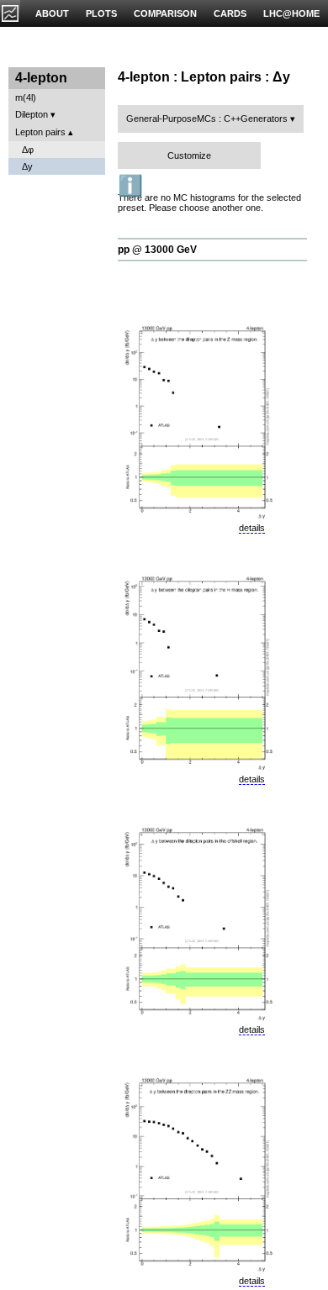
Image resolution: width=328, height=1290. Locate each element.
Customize (189, 155)
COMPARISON (165, 13)
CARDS (230, 13)
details (252, 528)
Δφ (28, 150)
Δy (27, 166)
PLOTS (101, 13)
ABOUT (52, 13)
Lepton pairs (40, 132)
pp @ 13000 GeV (157, 249)
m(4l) (25, 97)
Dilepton (31, 114)
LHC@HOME (291, 13)
